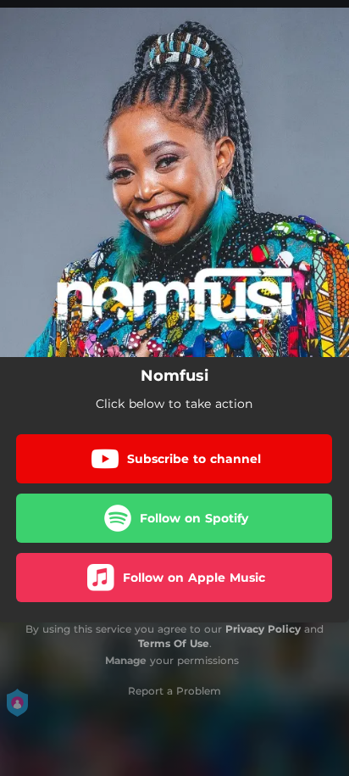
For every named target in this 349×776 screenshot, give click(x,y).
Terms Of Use (173, 643)
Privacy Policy (263, 628)
